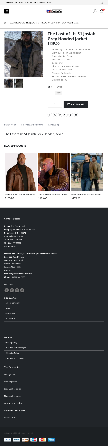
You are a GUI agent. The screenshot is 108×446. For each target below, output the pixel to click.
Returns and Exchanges (16, 348)
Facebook (50, 115)
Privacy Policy (11, 342)
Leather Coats (10, 417)
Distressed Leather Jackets (15, 410)
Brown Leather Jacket (13, 403)
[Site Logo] (54, 11)
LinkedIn (60, 115)
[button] (101, 2)
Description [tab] (10, 125)
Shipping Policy (12, 353)
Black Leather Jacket (12, 396)
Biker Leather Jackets (13, 389)
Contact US (10, 319)
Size (50, 87)
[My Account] (95, 11)
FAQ (8, 308)
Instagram (22, 290)
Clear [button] (58, 93)
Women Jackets (10, 382)
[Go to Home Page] (5, 23)
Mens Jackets (9, 374)
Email (76, 115)
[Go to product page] (21, 172)
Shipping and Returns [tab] (32, 125)
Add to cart (77, 104)
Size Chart (10, 313)
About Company (13, 303)
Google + (65, 115)
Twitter (55, 115)
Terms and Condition (15, 358)
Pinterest (70, 115)
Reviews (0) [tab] (53, 125)
